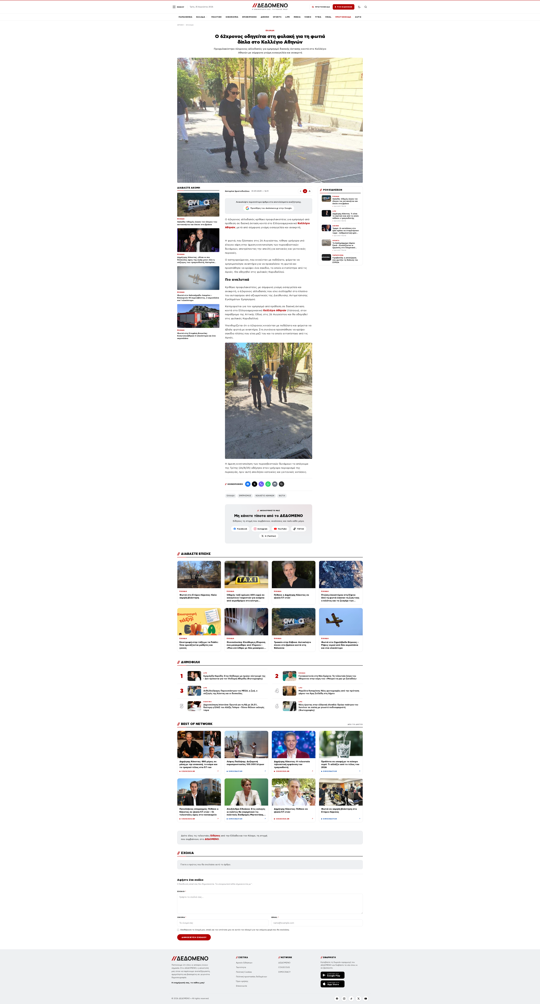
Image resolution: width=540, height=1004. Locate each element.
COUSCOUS (284, 967)
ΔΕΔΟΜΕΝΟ (212, 839)
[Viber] (261, 484)
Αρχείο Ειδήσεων (244, 963)
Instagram (262, 529)
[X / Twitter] (254, 484)
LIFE (287, 17)
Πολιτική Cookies (244, 972)
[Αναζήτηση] (365, 7)
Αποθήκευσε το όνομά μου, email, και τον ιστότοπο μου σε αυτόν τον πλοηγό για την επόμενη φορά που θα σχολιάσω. (234, 930)
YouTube (282, 529)
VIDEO (307, 17)
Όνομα (181, 917)
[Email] (274, 484)
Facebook (242, 529)
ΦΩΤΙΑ (282, 496)
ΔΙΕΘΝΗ (265, 17)
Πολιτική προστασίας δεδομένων (251, 977)
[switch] (359, 7)
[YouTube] (365, 998)
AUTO (358, 17)
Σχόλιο (181, 891)
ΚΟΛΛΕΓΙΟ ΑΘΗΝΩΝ (265, 496)
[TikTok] (351, 998)
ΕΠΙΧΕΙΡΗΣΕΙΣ (249, 17)
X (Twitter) (270, 536)
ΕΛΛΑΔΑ (200, 17)
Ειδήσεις (215, 835)
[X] (358, 998)
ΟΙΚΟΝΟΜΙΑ (232, 17)
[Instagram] (344, 998)
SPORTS (277, 17)
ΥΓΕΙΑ (318, 17)
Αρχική (180, 25)
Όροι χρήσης (242, 981)
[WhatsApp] (268, 484)
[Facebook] (247, 484)
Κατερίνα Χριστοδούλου (237, 191)
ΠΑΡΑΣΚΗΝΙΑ (185, 17)
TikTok (300, 529)
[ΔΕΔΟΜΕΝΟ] (190, 958)
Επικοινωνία (241, 986)
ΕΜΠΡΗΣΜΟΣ (245, 496)
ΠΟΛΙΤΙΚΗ (216, 17)
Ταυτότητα (241, 967)
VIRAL (328, 17)
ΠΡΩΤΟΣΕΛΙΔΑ (343, 17)
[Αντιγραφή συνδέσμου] (281, 484)
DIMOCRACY (284, 972)
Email (275, 917)
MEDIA (297, 17)
